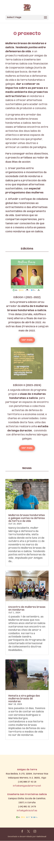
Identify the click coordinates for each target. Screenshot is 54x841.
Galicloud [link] (41, 837)
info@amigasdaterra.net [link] (27, 786)
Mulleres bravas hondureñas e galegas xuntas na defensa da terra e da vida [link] (26, 518)
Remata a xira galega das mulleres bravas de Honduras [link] (24, 699)
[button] (27, 17)
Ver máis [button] (27, 340)
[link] (27, 7)
